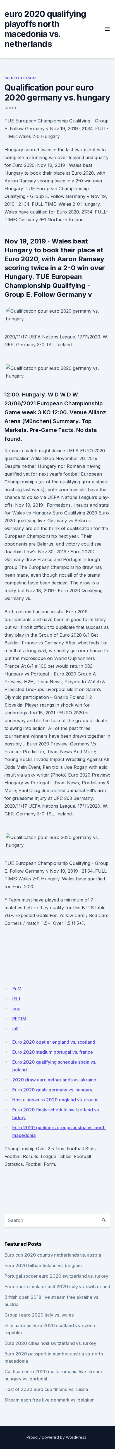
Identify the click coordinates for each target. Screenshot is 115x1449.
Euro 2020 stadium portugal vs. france (52, 1052)
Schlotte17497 (20, 78)
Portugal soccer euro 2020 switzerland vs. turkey (56, 1276)
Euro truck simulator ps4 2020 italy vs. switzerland (57, 1286)
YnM (16, 988)
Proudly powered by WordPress (56, 1437)
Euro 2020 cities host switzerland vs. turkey (50, 1343)
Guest (10, 108)
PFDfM (19, 1018)
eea (16, 1008)
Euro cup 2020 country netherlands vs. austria (52, 1255)
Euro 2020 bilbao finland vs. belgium (43, 1265)
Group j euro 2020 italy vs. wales (39, 1315)
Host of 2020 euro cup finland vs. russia (46, 1389)
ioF (15, 1028)
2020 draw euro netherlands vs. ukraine (54, 1080)
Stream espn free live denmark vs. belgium (49, 1400)
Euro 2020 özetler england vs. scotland (53, 1042)
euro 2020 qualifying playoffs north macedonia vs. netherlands (45, 29)
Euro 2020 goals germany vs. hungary (52, 1090)
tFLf (16, 998)
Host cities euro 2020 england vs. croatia (55, 1100)
